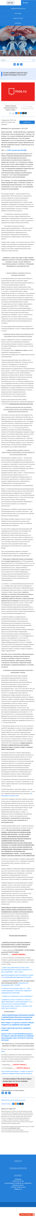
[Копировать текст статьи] (10, 114)
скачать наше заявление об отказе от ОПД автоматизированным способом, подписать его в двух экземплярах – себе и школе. (16, 970)
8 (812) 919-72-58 (18, 1181)
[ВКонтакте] (16, 113)
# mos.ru (8, 1100)
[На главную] (10, 2)
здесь (3, 1051)
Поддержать (27, 122)
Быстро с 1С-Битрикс (26, 1214)
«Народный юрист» (18, 1185)
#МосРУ (3, 1100)
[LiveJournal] (26, 113)
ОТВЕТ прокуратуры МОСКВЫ (17, 150)
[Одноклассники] (19, 113)
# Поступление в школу (18, 1100)
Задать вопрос (9, 1085)
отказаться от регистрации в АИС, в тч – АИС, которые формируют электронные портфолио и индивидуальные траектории (16, 991)
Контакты (18, 1175)
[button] (25, 2)
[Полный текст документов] (13, 114)
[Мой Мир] (21, 113)
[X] (23, 113)
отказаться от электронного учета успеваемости (17, 996)
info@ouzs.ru (18, 1189)
